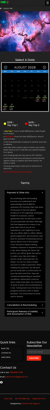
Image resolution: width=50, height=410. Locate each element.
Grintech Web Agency (30, 403)
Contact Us (6, 353)
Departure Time (39, 398)
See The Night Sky (22, 398)
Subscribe (34, 358)
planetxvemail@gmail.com (16, 377)
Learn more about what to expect (17, 172)
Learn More (5, 357)
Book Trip (5, 348)
